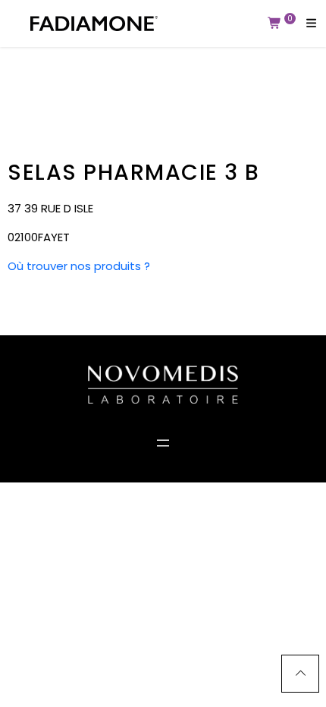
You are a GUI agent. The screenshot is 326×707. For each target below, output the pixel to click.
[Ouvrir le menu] (163, 443)
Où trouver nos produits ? (79, 266)
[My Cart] (275, 23)
